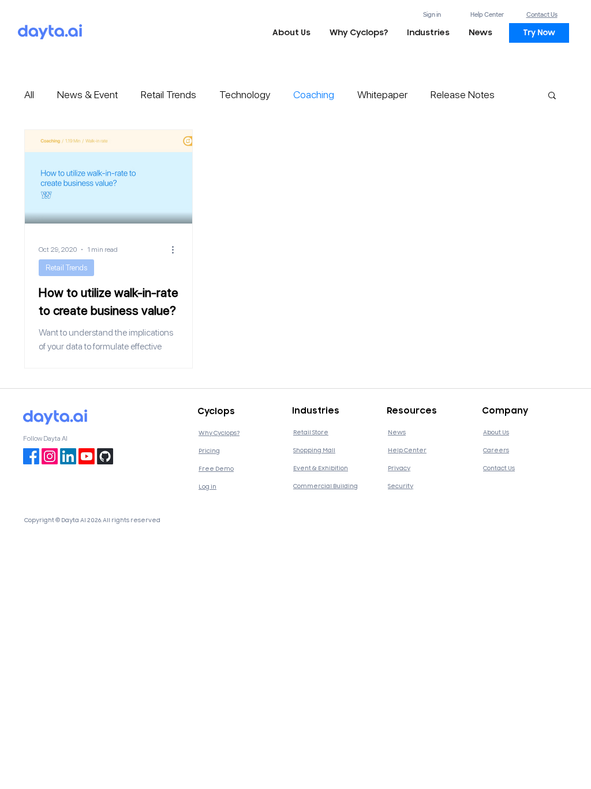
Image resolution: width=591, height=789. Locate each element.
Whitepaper (382, 94)
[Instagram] (50, 456)
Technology (244, 94)
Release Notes (463, 94)
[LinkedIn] (68, 456)
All (29, 94)
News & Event (87, 94)
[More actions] (177, 249)
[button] (428, 32)
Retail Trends (168, 94)
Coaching (313, 94)
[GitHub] (105, 456)
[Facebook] (31, 456)
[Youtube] (86, 456)
